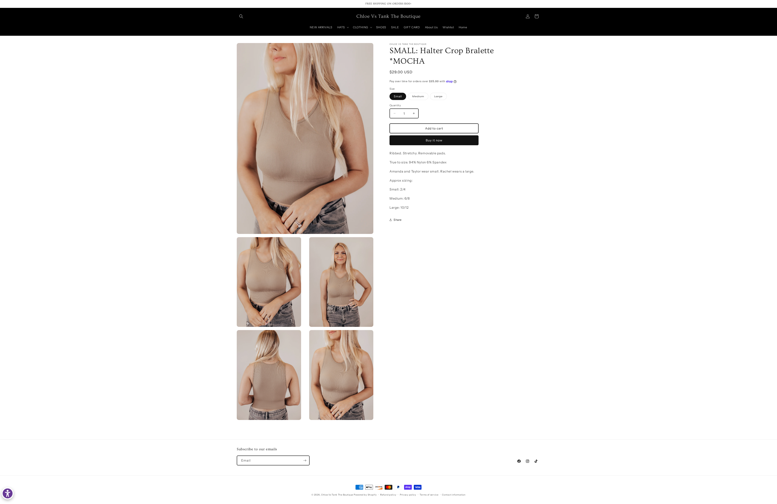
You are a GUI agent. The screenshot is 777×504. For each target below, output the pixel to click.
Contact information (453, 494)
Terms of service (429, 494)
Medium (420, 97)
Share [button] (398, 220)
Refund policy (388, 494)
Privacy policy (408, 494)
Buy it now (434, 140)
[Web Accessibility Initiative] (7, 493)
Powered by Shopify (365, 494)
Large (440, 97)
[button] (241, 16)
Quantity (395, 105)
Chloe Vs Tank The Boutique (337, 494)
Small (398, 96)
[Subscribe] (304, 460)
